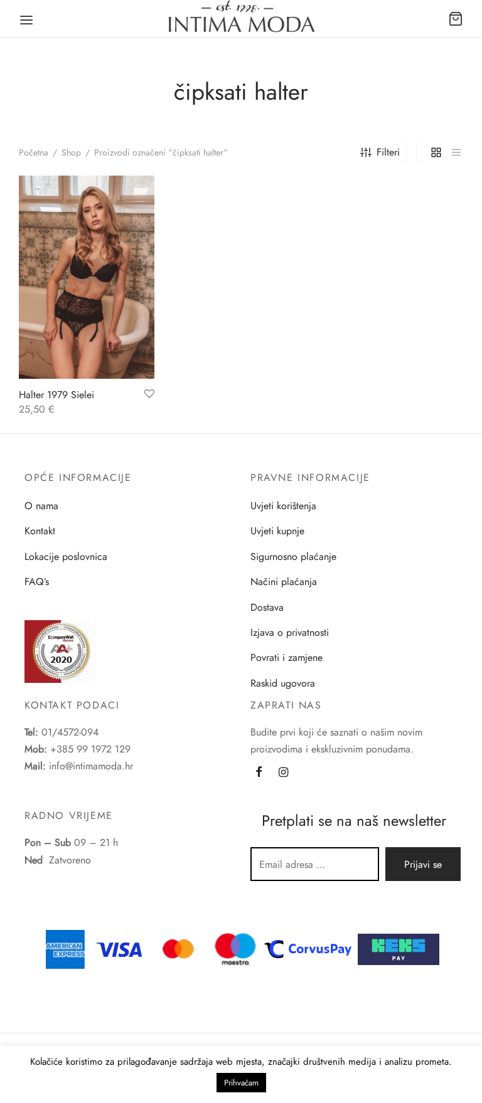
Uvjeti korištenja (283, 506)
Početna (33, 152)
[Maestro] (235, 948)
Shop (71, 152)
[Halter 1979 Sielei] (86, 277)
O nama (41, 506)
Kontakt (39, 531)
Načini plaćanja (283, 581)
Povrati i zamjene (286, 657)
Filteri (388, 152)
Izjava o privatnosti (289, 632)
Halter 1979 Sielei (56, 395)
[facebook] (258, 773)
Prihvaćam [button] (241, 1083)
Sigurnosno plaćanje (293, 556)
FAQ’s (36, 581)
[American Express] (65, 948)
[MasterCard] (179, 948)
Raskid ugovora (282, 683)
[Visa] (119, 948)
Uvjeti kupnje (277, 531)
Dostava (267, 607)
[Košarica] (455, 18)
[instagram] (283, 773)
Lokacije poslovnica (65, 556)
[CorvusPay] (311, 948)
